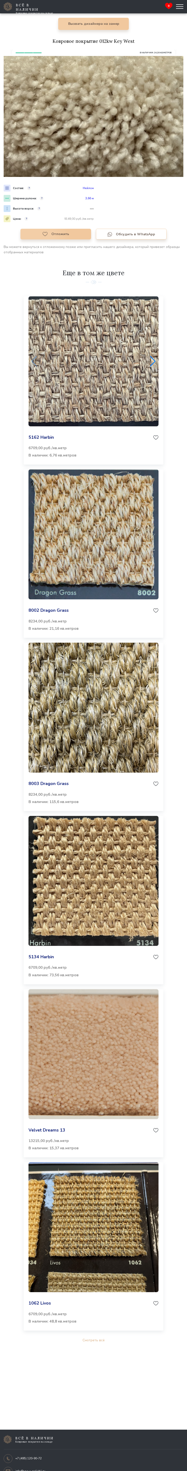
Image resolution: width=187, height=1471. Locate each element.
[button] (153, 361)
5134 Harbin (41, 957)
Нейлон (88, 188)
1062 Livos (39, 1303)
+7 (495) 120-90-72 (28, 1458)
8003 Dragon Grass (48, 783)
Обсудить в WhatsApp (135, 234)
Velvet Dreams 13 (46, 1130)
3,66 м (89, 198)
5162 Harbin (41, 437)
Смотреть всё (94, 1340)
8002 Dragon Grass (48, 610)
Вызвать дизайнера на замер (93, 23)
